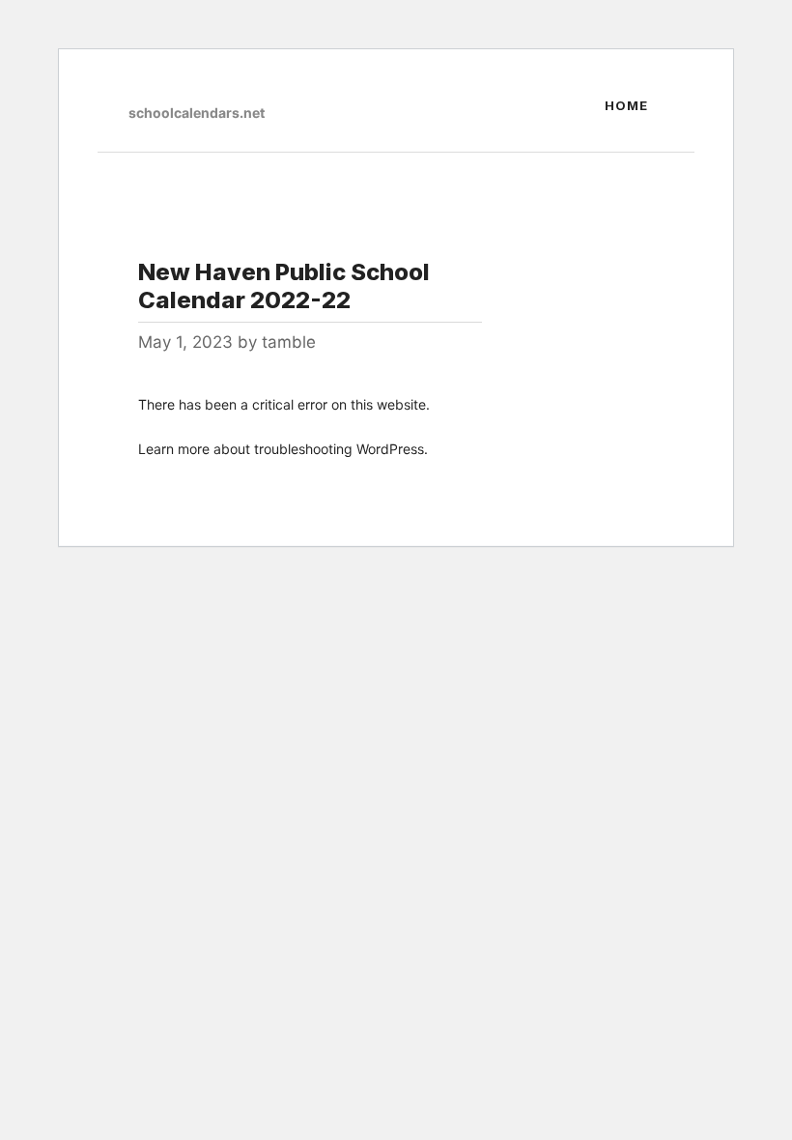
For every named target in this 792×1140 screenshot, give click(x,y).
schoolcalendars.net (196, 112)
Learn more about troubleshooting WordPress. (283, 449)
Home (626, 105)
